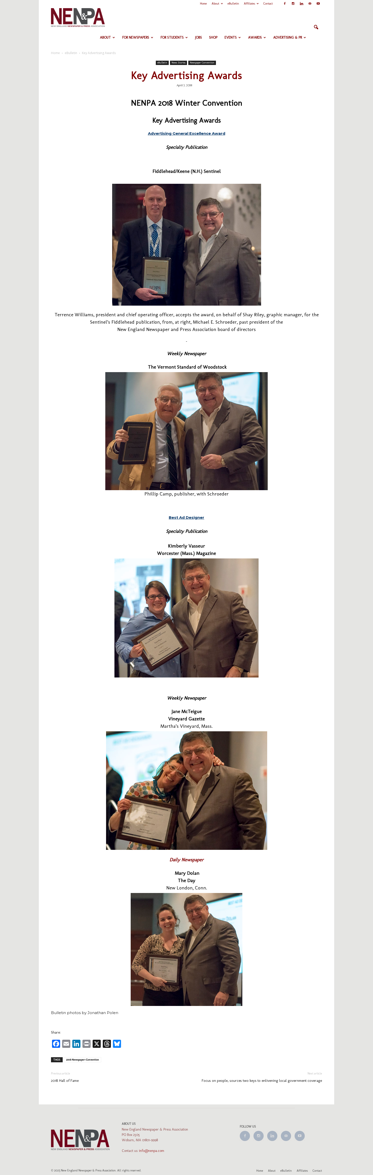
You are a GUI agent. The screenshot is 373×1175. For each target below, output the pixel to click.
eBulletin (233, 3)
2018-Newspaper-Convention (82, 1059)
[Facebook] (285, 4)
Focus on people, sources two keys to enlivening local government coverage (262, 1080)
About (215, 3)
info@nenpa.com (151, 1151)
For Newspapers (135, 37)
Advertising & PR (287, 37)
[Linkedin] (301, 4)
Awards (255, 37)
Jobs (198, 37)
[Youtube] (318, 4)
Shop (213, 37)
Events (231, 37)
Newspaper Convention (202, 62)
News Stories (178, 62)
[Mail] (310, 4)
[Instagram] (293, 4)
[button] (316, 27)
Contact (268, 3)
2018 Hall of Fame (65, 1080)
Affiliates (249, 3)
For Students (172, 37)
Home (203, 3)
